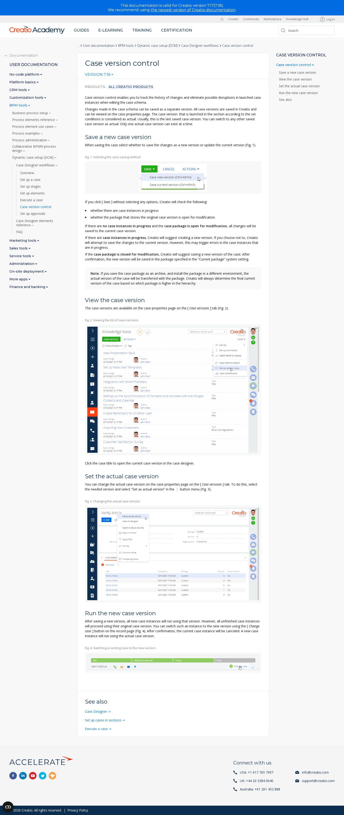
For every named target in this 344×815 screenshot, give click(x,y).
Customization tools (26, 98)
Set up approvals (32, 214)
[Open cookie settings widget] (8, 807)
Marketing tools (23, 241)
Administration (22, 264)
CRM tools (18, 90)
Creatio (233, 19)
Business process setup (30, 113)
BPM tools (126, 45)
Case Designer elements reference (34, 223)
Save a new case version (297, 72)
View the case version (295, 79)
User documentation (98, 45)
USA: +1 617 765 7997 (256, 772)
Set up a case (30, 180)
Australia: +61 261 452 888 (260, 789)
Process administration (30, 140)
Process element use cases (33, 126)
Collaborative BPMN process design (34, 148)
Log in (330, 19)
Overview (27, 173)
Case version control (35, 207)
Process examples (26, 133)
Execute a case (96, 729)
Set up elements (32, 193)
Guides (81, 30)
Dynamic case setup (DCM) (157, 45)
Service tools (20, 256)
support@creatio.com (318, 780)
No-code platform (24, 75)
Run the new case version (298, 93)
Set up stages (30, 186)
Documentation (23, 55)
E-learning (110, 30)
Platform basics (23, 82)
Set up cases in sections (103, 720)
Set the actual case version (299, 86)
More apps (19, 279)
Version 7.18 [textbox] (97, 75)
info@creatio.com (315, 772)
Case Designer (96, 711)
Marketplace (273, 19)
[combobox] (99, 76)
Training (142, 30)
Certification (176, 30)
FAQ (19, 232)
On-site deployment (27, 272)
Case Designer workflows (200, 45)
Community (251, 19)
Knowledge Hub (297, 19)
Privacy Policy (77, 810)
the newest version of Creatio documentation (193, 10)
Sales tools (19, 248)
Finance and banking (27, 287)
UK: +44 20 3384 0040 (256, 780)
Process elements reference (34, 120)
